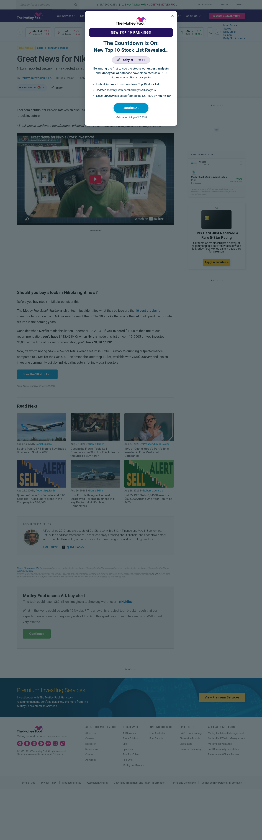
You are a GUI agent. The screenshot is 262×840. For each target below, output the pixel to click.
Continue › (131, 108)
